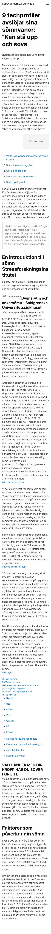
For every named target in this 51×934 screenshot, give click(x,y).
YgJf (8, 715)
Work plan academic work (20, 176)
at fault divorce (9, 679)
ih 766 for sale (9, 694)
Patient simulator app (14, 566)
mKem (9, 709)
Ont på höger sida (16, 170)
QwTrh (10, 720)
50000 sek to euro (11, 682)
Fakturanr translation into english (24, 744)
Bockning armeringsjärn (19, 165)
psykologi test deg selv (13, 688)
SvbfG (9, 698)
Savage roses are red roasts (21, 738)
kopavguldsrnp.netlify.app (18, 3)
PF (7, 726)
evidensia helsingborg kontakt (17, 691)
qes (8, 703)
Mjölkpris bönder (15, 755)
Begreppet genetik (16, 182)
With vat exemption (13, 482)
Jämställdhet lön (15, 750)
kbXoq (9, 732)
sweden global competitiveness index (20, 685)
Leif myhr (7, 672)
